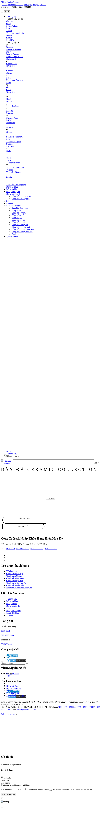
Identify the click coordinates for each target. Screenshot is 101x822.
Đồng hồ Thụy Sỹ (13, 194)
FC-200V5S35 (12, 693)
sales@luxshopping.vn (26, 709)
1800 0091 (10, 548)
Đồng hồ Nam (12, 187)
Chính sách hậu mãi (14, 581)
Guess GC (10, 92)
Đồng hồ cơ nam (19, 213)
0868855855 (6, 644)
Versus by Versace (13, 172)
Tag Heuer (10, 158)
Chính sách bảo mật (14, 573)
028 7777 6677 (37, 548)
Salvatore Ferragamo (15, 137)
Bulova (9, 52)
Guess (8, 89)
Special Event (12, 236)
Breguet (9, 47)
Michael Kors (12, 118)
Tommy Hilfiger (13, 163)
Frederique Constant (14, 80)
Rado (8, 151)
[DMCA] (16, 698)
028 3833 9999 (22, 548)
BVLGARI (11, 59)
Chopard (10, 21)
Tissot (8, 160)
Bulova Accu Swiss (14, 56)
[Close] (2, 776)
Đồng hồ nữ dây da (20, 224)
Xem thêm (50, 499)
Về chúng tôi (11, 571)
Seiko (8, 139)
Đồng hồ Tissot (12, 673)
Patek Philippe (12, 26)
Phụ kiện (10, 40)
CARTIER (10, 66)
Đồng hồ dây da (18, 220)
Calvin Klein (11, 64)
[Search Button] (2, 12)
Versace (9, 170)
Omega (9, 23)
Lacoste (9, 111)
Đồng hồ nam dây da (20, 222)
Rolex (8, 28)
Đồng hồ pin (17, 217)
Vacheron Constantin (15, 33)
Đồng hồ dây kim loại (21, 227)
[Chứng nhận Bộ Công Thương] (12, 657)
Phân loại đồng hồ (13, 206)
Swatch (9, 144)
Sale (8, 201)
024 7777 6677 (51, 548)
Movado (9, 127)
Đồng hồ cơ (16, 210)
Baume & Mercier (13, 49)
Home (8, 451)
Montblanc (10, 123)
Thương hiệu (11, 16)
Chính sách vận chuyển (16, 583)
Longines (10, 113)
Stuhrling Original (13, 141)
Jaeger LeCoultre (13, 106)
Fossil (8, 82)
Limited (9, 203)
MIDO (9, 120)
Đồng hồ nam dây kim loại (23, 229)
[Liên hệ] (2, 797)
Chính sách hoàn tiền (15, 585)
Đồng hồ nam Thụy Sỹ (21, 196)
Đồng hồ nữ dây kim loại (22, 232)
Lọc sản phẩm (23, 526)
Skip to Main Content (10, 2)
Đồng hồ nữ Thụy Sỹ (20, 199)
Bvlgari (9, 35)
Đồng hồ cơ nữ (18, 215)
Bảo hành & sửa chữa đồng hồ (19, 588)
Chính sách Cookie (14, 576)
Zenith (9, 30)
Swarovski (10, 146)
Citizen (9, 73)
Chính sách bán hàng (15, 578)
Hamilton (10, 99)
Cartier (9, 38)
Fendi (8, 78)
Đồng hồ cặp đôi (13, 191)
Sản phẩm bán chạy (20, 208)
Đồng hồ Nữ (11, 189)
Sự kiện (9, 615)
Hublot (9, 101)
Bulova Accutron (13, 54)
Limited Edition (12, 613)
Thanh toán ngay (8, 794)
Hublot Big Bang (13, 688)
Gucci (8, 87)
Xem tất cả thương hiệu (16, 184)
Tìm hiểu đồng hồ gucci (16, 695)
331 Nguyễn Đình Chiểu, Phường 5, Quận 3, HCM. (24, 4)
